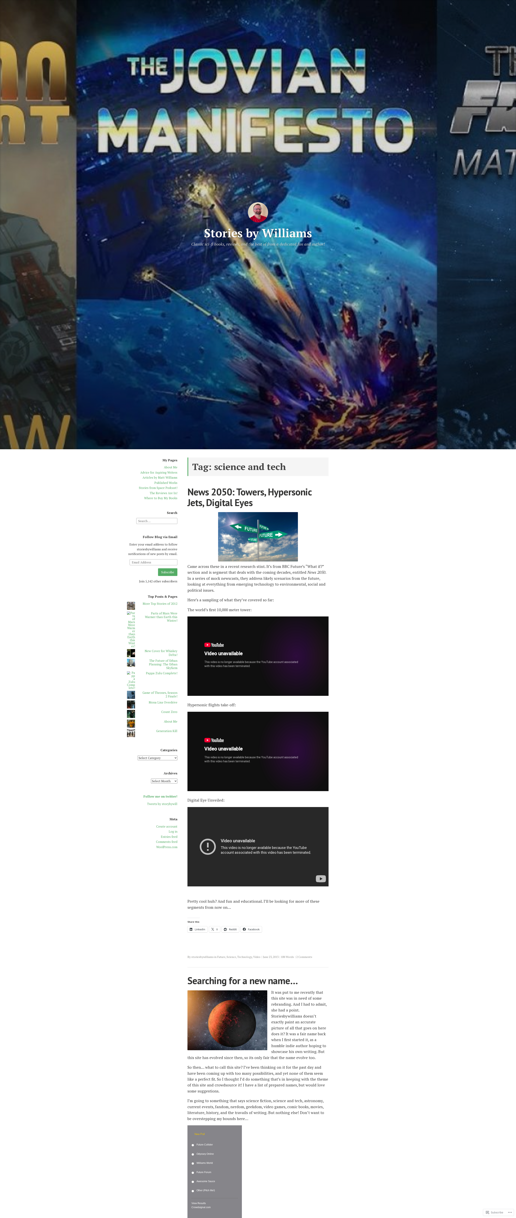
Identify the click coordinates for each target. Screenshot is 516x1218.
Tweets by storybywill (162, 804)
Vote (228, 1207)
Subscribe (167, 572)
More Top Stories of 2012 (160, 604)
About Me (170, 467)
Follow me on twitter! (160, 796)
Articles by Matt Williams (160, 477)
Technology (244, 957)
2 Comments (304, 957)
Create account (166, 826)
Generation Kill (166, 731)
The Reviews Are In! (163, 493)
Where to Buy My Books (160, 498)
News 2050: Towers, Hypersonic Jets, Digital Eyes (249, 497)
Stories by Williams (258, 233)
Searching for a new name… (242, 980)
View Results (198, 1203)
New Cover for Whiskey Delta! (161, 653)
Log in (173, 831)
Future (221, 957)
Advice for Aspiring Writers (158, 472)
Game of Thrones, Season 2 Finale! (160, 694)
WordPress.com (166, 847)
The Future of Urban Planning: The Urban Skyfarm (163, 664)
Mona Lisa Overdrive (163, 702)
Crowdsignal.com (201, 1207)
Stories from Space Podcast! (158, 488)
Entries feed (169, 837)
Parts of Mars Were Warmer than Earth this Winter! (161, 616)
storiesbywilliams (202, 957)
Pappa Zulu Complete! (161, 673)
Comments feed (166, 842)
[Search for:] (156, 521)
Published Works (165, 483)
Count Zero (169, 712)
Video (256, 957)
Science (231, 957)
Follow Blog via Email (160, 537)
